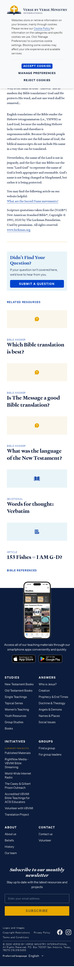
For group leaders (50, 754)
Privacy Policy (42, 932)
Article (12, 552)
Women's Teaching (17, 709)
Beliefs (9, 840)
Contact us (45, 834)
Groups (46, 741)
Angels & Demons (50, 709)
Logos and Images (14, 927)
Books (9, 728)
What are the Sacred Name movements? (32, 201)
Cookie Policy (42, 28)
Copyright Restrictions (16, 932)
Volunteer (45, 840)
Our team (11, 853)
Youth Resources (15, 716)
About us (10, 834)
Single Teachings (16, 697)
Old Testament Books (18, 690)
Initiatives (15, 741)
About (11, 827)
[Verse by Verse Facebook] (60, 932)
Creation (44, 690)
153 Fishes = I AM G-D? (34, 557)
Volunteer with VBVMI (19, 808)
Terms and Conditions (16, 937)
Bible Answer (16, 339)
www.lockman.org (18, 229)
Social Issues (47, 722)
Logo (24, 659)
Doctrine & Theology (52, 703)
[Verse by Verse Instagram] (68, 932)
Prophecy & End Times (53, 697)
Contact (47, 827)
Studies (12, 677)
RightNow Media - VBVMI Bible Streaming (16, 763)
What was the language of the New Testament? (34, 454)
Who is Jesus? (48, 684)
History (9, 847)
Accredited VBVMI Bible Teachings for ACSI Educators (17, 798)
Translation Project (17, 814)
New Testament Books (19, 684)
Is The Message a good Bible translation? (33, 401)
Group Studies (14, 722)
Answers (47, 677)
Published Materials (18, 753)
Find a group (47, 748)
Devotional (15, 499)
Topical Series (14, 703)
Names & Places (49, 716)
